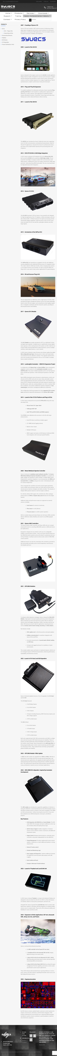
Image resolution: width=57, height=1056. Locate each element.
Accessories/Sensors (7, 35)
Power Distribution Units (8, 44)
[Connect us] (31, 1035)
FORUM (46, 1)
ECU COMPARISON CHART (10, 1)
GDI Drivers (4, 40)
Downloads (42, 13)
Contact (6, 19)
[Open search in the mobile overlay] (40, 19)
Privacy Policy (20, 19)
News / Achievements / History (36, 16)
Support (7, 16)
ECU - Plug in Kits (8, 31)
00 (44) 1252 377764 (50, 8)
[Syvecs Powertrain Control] (8, 8)
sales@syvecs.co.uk (27, 1038)
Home (7, 13)
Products (18, 13)
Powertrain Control (15, 1051)
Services (30, 13)
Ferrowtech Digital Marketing (34, 1051)
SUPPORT (53, 1)
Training (18, 16)
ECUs (3, 28)
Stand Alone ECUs (8, 33)
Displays (4, 37)
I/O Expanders (5, 42)
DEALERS (39, 1)
